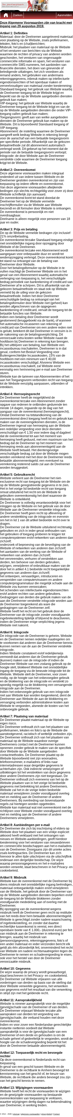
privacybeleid (46, 1114)
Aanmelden (64, 15)
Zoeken (17, 15)
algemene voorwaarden (30, 1114)
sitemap (16, 1114)
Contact (56, 1114)
